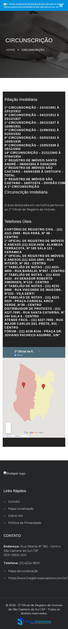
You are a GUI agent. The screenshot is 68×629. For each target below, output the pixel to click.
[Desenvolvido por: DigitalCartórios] (34, 621)
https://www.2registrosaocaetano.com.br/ (37, 578)
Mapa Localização (21, 508)
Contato (14, 501)
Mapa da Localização (23, 571)
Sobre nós (15, 515)
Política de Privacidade (24, 523)
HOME (10, 49)
